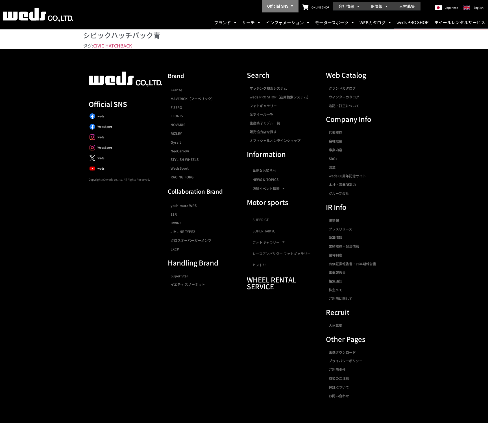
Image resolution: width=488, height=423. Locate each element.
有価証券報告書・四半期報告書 (352, 263)
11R (174, 214)
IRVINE (176, 222)
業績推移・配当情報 (344, 246)
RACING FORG (182, 176)
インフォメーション (285, 22)
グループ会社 (339, 193)
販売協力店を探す (263, 131)
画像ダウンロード (342, 352)
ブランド (222, 22)
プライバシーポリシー (346, 360)
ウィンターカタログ (344, 96)
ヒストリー (260, 264)
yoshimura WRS (184, 205)
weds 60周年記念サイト (347, 175)
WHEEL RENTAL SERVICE (271, 283)
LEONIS (177, 115)
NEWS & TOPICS (265, 179)
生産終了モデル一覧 (265, 122)
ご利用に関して (340, 298)
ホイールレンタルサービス (459, 22)
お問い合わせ (339, 395)
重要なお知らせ (264, 170)
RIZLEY (176, 133)
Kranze (176, 89)
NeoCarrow (180, 150)
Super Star (179, 275)
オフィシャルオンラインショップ (275, 140)
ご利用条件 (337, 369)
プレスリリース (340, 228)
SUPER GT (260, 219)
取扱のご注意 (339, 378)
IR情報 (376, 6)
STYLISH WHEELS (185, 159)
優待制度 (335, 254)
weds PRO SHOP (412, 22)
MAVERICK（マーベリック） (193, 98)
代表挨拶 (335, 132)
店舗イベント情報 (266, 188)
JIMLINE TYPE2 (183, 231)
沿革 (332, 167)
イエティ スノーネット (188, 284)
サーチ (248, 22)
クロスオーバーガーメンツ (191, 240)
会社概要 (335, 141)
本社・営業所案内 (342, 184)
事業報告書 (337, 272)
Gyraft (176, 142)
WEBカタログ (372, 22)
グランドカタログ (342, 88)
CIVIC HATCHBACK (112, 45)
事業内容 (335, 149)
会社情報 (346, 6)
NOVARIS (178, 124)
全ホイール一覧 (261, 114)
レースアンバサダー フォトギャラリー (281, 253)
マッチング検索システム (268, 88)
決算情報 (335, 237)
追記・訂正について (344, 105)
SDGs (333, 158)
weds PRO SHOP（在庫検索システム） (280, 96)
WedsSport (180, 168)
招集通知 (335, 281)
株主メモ (335, 289)
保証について (339, 387)
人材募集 (407, 6)
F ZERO (176, 107)
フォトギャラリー (263, 105)
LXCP (175, 249)
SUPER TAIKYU (264, 231)
